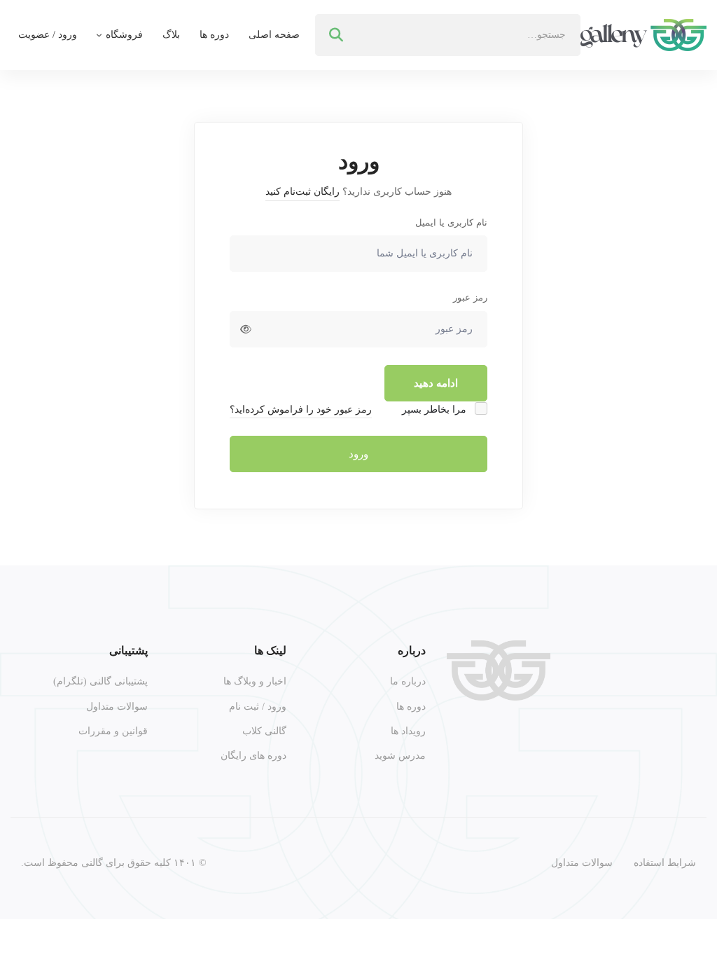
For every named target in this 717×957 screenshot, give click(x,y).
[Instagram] (690, 746)
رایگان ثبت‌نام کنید (302, 191)
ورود (358, 454)
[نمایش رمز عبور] (246, 329)
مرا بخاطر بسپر (435, 409)
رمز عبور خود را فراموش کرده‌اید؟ (301, 409)
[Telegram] (657, 746)
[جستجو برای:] (447, 34)
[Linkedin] (624, 746)
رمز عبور (470, 297)
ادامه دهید (436, 383)
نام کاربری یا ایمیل (451, 222)
